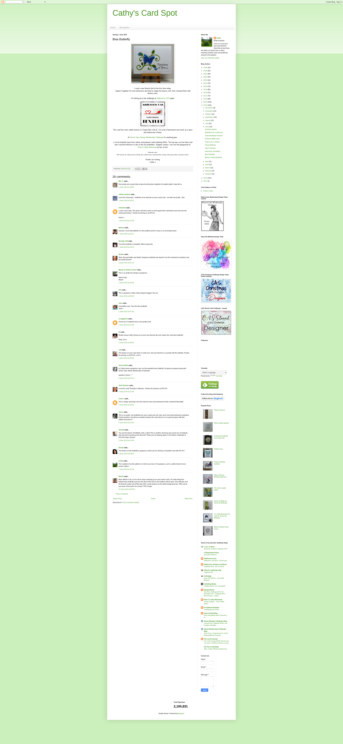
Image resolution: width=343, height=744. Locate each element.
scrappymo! (123, 319)
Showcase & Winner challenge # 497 (216, 549)
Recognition (125, 27)
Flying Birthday (210, 145)
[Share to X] (141, 169)
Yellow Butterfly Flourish (213, 136)
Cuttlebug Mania (210, 584)
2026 (205, 67)
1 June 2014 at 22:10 (126, 234)
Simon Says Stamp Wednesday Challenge (146, 137)
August (208, 120)
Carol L (121, 399)
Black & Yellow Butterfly (213, 157)
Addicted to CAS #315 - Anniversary (215, 560)
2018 (205, 93)
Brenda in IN (123, 241)
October (208, 114)
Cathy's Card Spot (145, 12)
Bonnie (121, 254)
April (207, 164)
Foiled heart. (218, 449)
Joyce (121, 412)
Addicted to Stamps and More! (215, 564)
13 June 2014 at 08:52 (127, 489)
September (209, 117)
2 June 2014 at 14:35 (126, 325)
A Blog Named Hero (211, 553)
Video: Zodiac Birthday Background (215, 649)
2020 (205, 86)
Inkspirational (209, 590)
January (208, 174)
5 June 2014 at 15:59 (126, 440)
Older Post (188, 499)
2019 (205, 89)
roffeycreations (124, 194)
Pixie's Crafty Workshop (147, 147)
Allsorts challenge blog (212, 570)
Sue (120, 290)
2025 (205, 71)
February (208, 171)
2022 (205, 80)
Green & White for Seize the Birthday (220, 502)
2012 (205, 181)
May (207, 161)
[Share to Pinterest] (146, 169)
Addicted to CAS (162, 98)
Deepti (121, 448)
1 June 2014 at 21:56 (126, 221)
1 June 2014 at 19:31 (126, 200)
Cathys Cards (208, 191)
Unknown (122, 208)
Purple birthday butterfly (219, 463)
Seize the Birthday (211, 613)
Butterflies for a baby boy (214, 132)
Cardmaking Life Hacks (211, 609)
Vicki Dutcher (124, 385)
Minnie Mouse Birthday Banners (220, 476)
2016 (205, 99)
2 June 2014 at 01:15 (126, 263)
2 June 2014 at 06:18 (126, 296)
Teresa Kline (123, 365)
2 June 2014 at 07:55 (126, 312)
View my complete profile (210, 58)
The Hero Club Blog (211, 647)
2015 (205, 102)
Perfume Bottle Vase (212, 139)
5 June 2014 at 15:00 (126, 423)
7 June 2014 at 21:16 (126, 469)
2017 (205, 96)
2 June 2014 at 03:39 (126, 283)
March (207, 168)
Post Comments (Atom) (130, 502)
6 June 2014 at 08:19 (126, 454)
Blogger (181, 713)
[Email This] (136, 169)
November (209, 111)
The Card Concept (211, 639)
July (207, 123)
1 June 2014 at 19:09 (126, 187)
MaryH (121, 476)
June (207, 127)
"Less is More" (209, 547)
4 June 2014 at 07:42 (126, 378)
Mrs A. (121, 181)
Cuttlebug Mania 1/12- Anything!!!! (214, 586)
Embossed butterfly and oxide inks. (221, 437)
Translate (218, 376)
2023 (205, 77)
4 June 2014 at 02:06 (126, 358)
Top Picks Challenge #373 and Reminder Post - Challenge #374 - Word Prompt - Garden (215, 594)
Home (112, 27)
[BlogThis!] (138, 169)
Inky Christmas (210, 148)
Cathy (121, 461)
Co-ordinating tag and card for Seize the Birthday (222, 516)
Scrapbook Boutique (211, 607)
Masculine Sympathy (212, 151)
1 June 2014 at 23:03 (126, 247)
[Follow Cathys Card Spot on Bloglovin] (212, 400)
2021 (205, 83)
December (209, 108)
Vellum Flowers (219, 410)
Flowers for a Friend (212, 142)
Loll (120, 350)
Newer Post (117, 499)
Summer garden (211, 129)
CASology (207, 576)
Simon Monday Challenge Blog (215, 621)
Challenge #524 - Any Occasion (214, 566)
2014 (205, 105)
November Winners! (210, 554)
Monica (121, 228)
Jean (120, 303)
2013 (205, 178)
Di (119, 332)
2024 (205, 74)
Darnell (121, 430)
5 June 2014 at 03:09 (126, 405)
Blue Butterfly (210, 154)
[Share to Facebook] (143, 169)
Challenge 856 (208, 572)
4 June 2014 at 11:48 (126, 392)
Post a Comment (122, 494)
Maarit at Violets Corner (128, 270)
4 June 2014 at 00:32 (126, 343)
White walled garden (221, 423)
